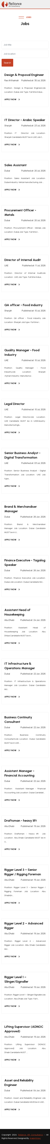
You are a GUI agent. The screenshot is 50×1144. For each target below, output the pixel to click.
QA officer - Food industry (23, 305)
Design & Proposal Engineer (24, 75)
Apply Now (10, 99)
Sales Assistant (15, 165)
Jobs (28, 17)
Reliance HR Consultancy (30, 1134)
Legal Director (14, 404)
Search (7, 62)
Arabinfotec (35, 1138)
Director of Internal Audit (22, 260)
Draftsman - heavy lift (20, 820)
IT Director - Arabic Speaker (24, 120)
